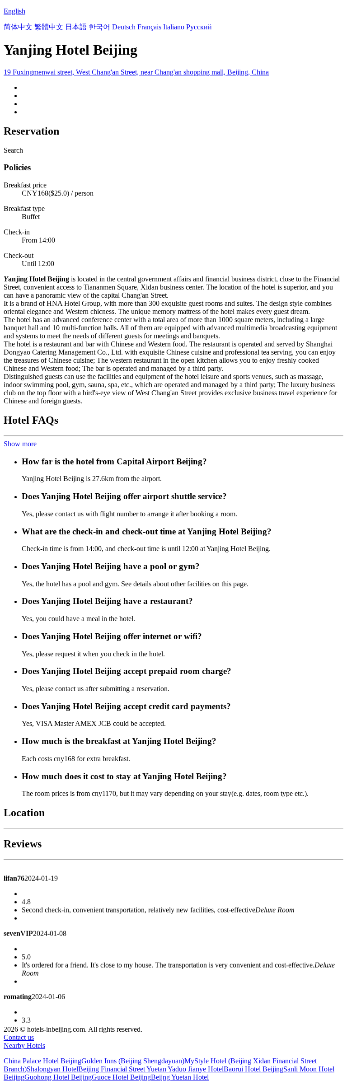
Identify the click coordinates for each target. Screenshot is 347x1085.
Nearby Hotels (24, 1045)
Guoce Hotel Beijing (121, 1077)
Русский (199, 27)
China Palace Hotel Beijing (42, 1061)
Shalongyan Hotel (52, 1069)
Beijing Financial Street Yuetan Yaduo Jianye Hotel (151, 1069)
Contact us (19, 1037)
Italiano (173, 27)
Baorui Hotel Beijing (253, 1069)
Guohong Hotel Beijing (58, 1077)
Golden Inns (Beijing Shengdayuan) (132, 1061)
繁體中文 (48, 27)
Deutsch (124, 27)
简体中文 (18, 27)
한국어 (99, 27)
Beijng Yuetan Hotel (180, 1077)
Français (149, 27)
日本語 (76, 27)
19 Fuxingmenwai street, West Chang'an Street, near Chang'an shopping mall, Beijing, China (136, 72)
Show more (20, 444)
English (14, 11)
